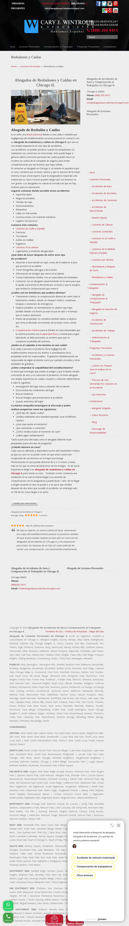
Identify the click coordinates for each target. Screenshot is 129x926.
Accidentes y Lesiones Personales (102, 356)
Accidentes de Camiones (104, 200)
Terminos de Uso (54, 631)
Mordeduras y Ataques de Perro (102, 268)
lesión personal (34, 134)
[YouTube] (115, 12)
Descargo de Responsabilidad (98, 430)
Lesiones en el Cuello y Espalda (102, 240)
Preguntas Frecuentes (101, 347)
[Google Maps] (104, 12)
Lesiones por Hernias (103, 259)
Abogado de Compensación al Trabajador (98, 298)
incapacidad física (49, 333)
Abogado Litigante (101, 408)
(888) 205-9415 (78, 3)
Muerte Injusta (99, 217)
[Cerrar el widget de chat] (118, 825)
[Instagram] (109, 5)
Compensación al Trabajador (97, 286)
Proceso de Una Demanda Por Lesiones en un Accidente (103, 383)
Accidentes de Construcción (98, 321)
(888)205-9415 (18, 584)
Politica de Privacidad (76, 631)
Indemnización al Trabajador (99, 339)
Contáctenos (96, 401)
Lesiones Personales (30, 66)
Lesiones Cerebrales (102, 231)
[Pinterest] (115, 5)
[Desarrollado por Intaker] (102, 919)
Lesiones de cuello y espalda (30, 228)
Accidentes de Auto (102, 186)
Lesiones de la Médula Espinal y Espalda (102, 251)
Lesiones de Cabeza (102, 224)
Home (14, 66)
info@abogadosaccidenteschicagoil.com (64, 8)
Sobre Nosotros (100, 415)
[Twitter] (104, 5)
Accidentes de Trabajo (103, 330)
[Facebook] (98, 5)
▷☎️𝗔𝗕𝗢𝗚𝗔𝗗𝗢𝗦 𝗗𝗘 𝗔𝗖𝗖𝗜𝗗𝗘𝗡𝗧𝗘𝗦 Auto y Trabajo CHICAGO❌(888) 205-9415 (59, 25)
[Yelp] (109, 12)
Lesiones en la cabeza (27, 247)
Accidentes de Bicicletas (104, 193)
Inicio (92, 172)
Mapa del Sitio (96, 631)
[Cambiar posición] (112, 825)
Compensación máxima (28, 330)
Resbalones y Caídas (102, 277)
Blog (94, 422)
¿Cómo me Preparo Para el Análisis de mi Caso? (101, 369)
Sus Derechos (99, 394)
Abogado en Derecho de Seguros (103, 311)
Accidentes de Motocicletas (98, 208)
